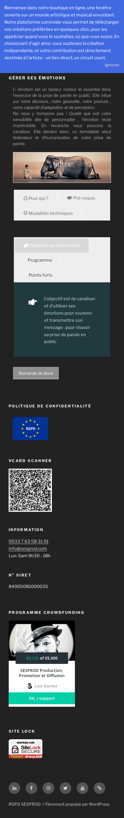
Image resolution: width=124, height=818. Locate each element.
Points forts (40, 275)
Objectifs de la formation (54, 245)
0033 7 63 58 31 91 (28, 541)
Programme (39, 260)
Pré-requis (83, 198)
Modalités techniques (50, 213)
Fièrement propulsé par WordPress (77, 804)
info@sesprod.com (28, 548)
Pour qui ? (38, 198)
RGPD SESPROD (25, 804)
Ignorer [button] (112, 65)
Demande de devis (36, 373)
